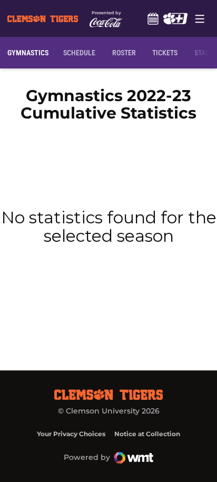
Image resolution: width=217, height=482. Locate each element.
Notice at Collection (147, 434)
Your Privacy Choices (71, 434)
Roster (124, 52)
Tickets (164, 52)
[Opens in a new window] (175, 18)
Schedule (152, 18)
